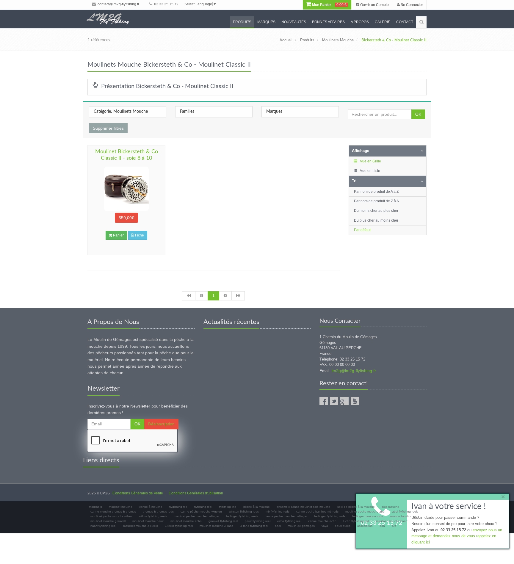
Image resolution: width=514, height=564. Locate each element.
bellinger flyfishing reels (242, 516)
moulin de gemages (301, 525)
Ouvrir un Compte (374, 5)
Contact (404, 22)
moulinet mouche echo (186, 521)
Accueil (286, 40)
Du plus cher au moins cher (376, 220)
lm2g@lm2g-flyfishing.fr (354, 370)
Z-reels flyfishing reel (179, 525)
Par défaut (362, 230)
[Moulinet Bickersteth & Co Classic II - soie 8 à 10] (126, 189)
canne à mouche (150, 506)
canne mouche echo (322, 521)
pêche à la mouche (256, 506)
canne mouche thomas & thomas (113, 511)
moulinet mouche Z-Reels (140, 525)
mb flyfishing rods (277, 511)
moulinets (95, 506)
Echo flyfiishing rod (356, 521)
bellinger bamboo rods (367, 516)
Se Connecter (411, 5)
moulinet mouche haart (392, 521)
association (365, 525)
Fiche (139, 235)
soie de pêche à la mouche (356, 506)
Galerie (382, 22)
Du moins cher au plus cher (376, 211)
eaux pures (342, 525)
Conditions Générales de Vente (137, 493)
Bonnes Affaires (328, 22)
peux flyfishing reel (257, 521)
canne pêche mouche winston (201, 511)
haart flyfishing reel (103, 525)
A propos (360, 22)
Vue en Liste (369, 171)
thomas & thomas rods (158, 511)
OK (418, 114)
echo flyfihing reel (289, 521)
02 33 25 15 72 (165, 4)
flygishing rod (178, 506)
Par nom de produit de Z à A (376, 201)
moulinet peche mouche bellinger (196, 516)
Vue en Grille (370, 161)
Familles (187, 111)
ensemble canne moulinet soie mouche (303, 506)
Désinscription (161, 424)
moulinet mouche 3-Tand (217, 525)
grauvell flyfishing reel (223, 521)
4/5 (394, 525)
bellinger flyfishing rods (329, 516)
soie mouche (390, 506)
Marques (266, 22)
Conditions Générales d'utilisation (196, 493)
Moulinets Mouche (338, 40)
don (382, 525)
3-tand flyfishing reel (254, 525)
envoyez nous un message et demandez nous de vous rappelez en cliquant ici (456, 536)
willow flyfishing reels (153, 516)
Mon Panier (329, 5)
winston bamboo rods (404, 516)
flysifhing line (227, 506)
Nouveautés (293, 22)
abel (278, 525)
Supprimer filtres (108, 128)
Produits (242, 22)
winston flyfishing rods (244, 511)
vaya (325, 525)
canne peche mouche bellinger (286, 516)
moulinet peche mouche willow (111, 516)
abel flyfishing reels (405, 511)
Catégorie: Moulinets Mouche (121, 111)
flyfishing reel (203, 506)
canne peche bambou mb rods (317, 511)
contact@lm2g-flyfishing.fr (118, 4)
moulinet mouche (120, 506)
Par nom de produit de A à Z (376, 191)
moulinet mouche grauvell (108, 521)
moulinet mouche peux (148, 521)
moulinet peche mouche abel (365, 511)
